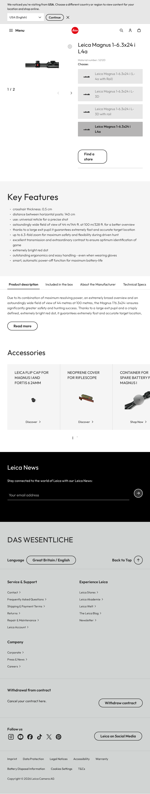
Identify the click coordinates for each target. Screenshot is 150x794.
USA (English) (18, 17)
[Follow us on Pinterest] (58, 737)
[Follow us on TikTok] (39, 737)
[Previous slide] (58, 93)
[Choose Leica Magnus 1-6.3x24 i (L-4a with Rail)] (110, 76)
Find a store (89, 156)
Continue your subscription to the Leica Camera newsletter (138, 493)
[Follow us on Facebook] (30, 737)
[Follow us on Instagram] (11, 737)
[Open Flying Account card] (130, 30)
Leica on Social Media (118, 736)
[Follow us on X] (49, 737)
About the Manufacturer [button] (98, 284)
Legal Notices (59, 759)
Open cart (139, 30)
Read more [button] (22, 326)
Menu (20, 30)
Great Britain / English (51, 560)
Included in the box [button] (59, 284)
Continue (55, 17)
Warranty (101, 759)
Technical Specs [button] (134, 284)
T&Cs (81, 769)
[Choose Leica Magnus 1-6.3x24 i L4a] (110, 129)
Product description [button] (23, 284)
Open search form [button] (121, 30)
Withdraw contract (120, 703)
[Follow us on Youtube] (20, 737)
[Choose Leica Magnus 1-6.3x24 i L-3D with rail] (110, 111)
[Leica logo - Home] (75, 30)
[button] (138, 560)
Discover (31, 422)
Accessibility (81, 759)
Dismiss (68, 17)
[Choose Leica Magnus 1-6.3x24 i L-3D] (110, 94)
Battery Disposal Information (26, 769)
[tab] (73, 438)
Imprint (12, 759)
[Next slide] (71, 93)
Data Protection (33, 759)
